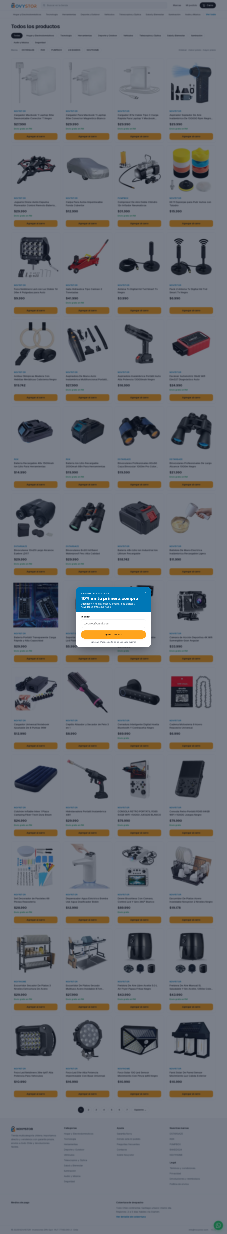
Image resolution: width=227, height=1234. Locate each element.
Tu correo (86, 616)
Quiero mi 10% (113, 634)
